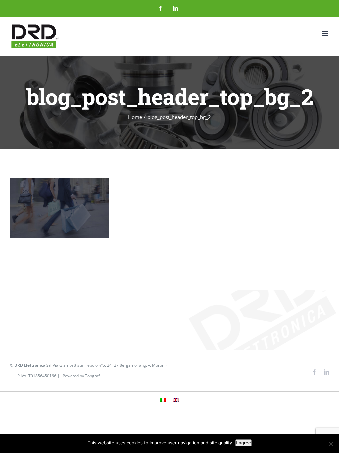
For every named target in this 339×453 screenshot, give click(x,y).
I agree (243, 442)
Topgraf (92, 376)
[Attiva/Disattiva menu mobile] (325, 33)
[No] (330, 443)
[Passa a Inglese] (176, 399)
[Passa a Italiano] (163, 399)
